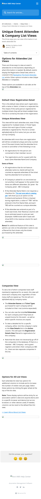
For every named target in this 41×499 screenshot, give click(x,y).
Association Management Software (20, 483)
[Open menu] (37, 3)
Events (16, 24)
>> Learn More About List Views (14, 412)
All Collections (6, 24)
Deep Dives (24, 24)
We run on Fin (22, 493)
